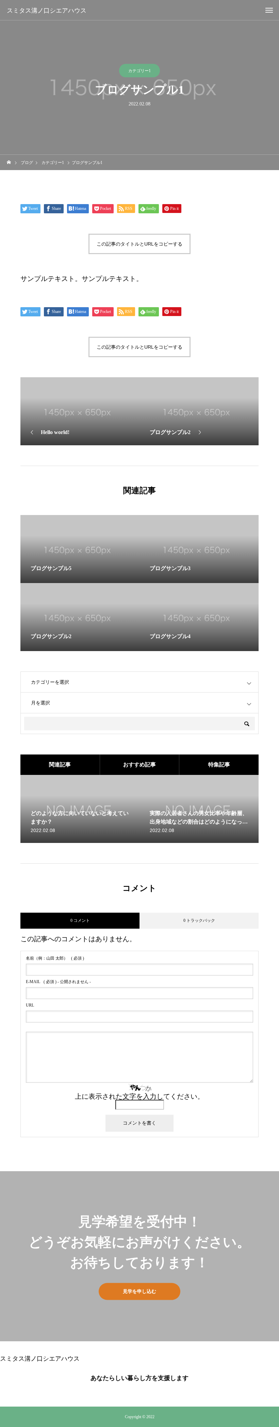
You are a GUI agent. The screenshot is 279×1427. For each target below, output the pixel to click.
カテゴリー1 (139, 70)
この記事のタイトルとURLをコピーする (139, 244)
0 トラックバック (199, 920)
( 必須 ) (55, 958)
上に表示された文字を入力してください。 (139, 1096)
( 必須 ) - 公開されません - (58, 982)
